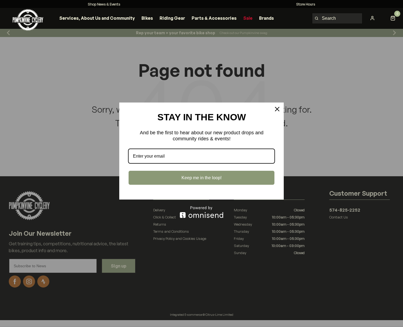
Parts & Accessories (214, 18)
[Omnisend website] (201, 212)
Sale (247, 18)
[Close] (277, 109)
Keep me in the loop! (201, 177)
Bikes (147, 18)
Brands (266, 18)
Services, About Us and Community (97, 18)
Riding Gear (172, 18)
